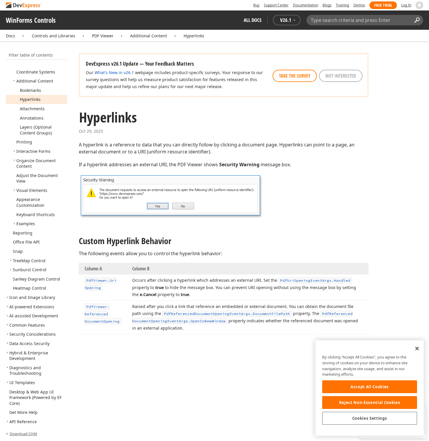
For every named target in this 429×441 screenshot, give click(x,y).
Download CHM (23, 433)
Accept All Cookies (369, 386)
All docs (252, 20)
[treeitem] (35, 72)
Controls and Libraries (53, 35)
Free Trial (383, 5)
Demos (359, 5)
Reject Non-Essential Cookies (369, 402)
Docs (10, 35)
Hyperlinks (194, 35)
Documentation (305, 5)
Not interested (340, 76)
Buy (256, 5)
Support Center (276, 5)
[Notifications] (419, 5)
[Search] (417, 20)
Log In (406, 5)
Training (342, 5)
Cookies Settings (369, 418)
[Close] (417, 348)
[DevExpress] (23, 5)
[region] (369, 388)
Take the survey (295, 76)
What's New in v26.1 (114, 72)
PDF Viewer (103, 35)
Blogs (327, 5)
